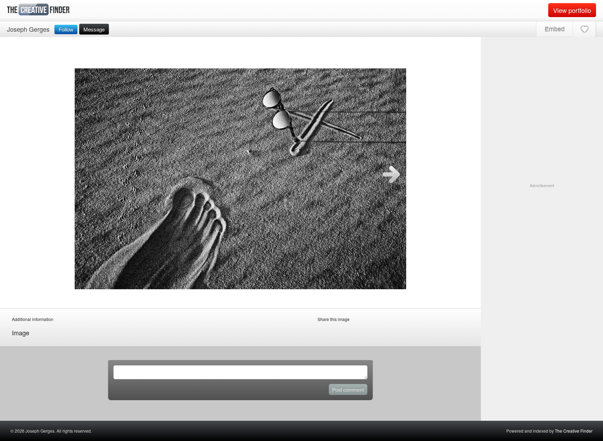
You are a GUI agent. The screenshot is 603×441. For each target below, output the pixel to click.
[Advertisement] (542, 232)
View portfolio (572, 10)
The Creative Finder (574, 431)
